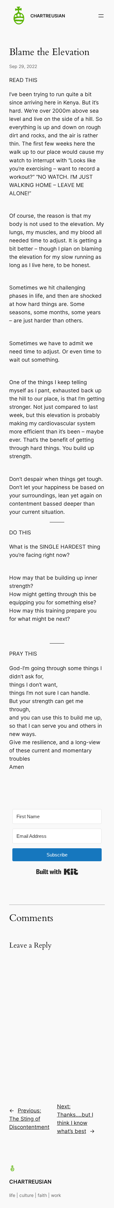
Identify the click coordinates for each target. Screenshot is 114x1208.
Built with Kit (57, 871)
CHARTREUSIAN (47, 15)
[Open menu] (101, 16)
